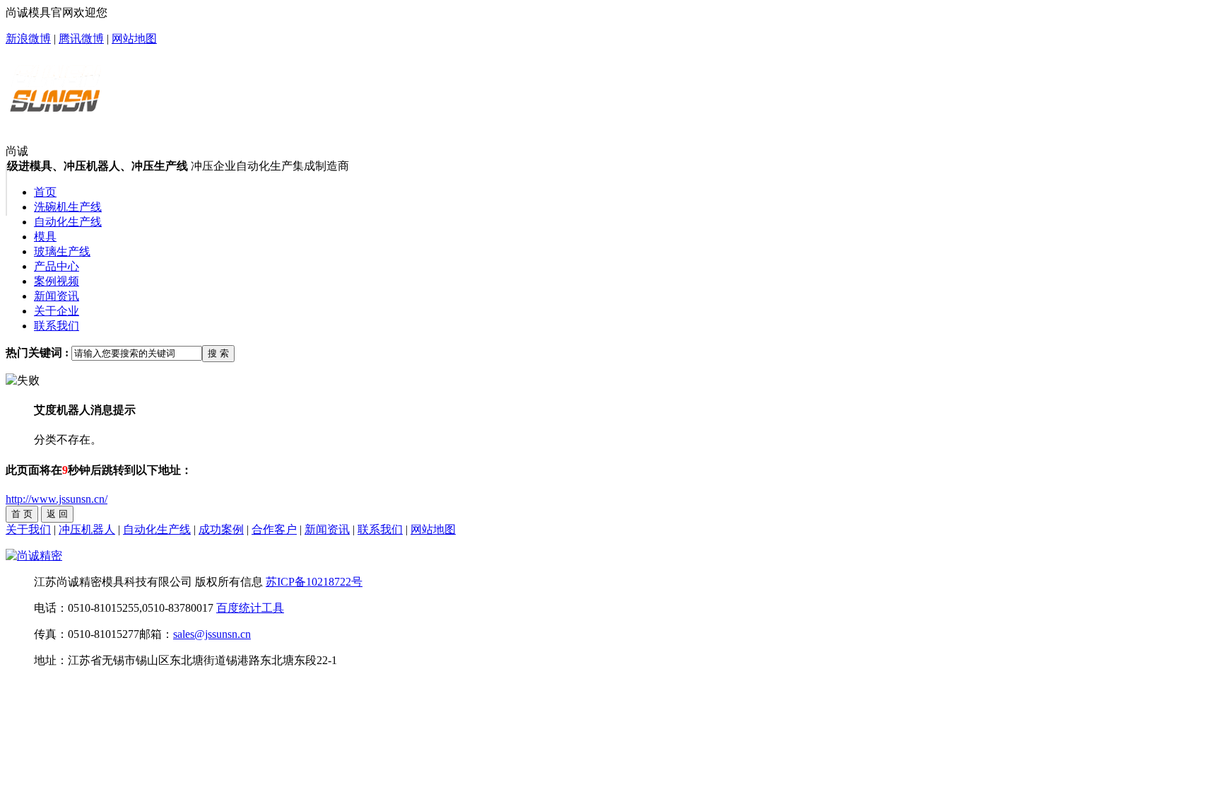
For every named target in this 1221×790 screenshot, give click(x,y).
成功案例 (221, 529)
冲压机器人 (87, 529)
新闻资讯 (327, 529)
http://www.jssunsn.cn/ (56, 499)
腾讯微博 (81, 39)
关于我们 (28, 529)
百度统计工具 (250, 608)
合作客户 (274, 529)
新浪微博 (28, 39)
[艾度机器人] (55, 108)
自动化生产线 (157, 529)
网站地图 (134, 39)
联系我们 (380, 529)
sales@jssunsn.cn (212, 634)
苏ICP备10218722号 (314, 582)
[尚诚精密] (34, 556)
